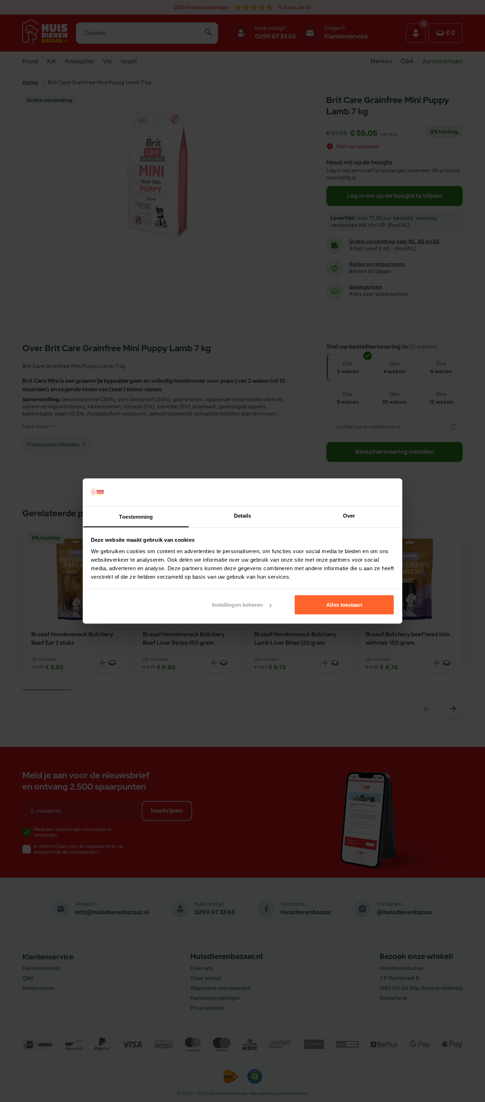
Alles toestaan (344, 605)
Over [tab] (349, 515)
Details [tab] (242, 515)
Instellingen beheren (237, 605)
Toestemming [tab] (136, 516)
